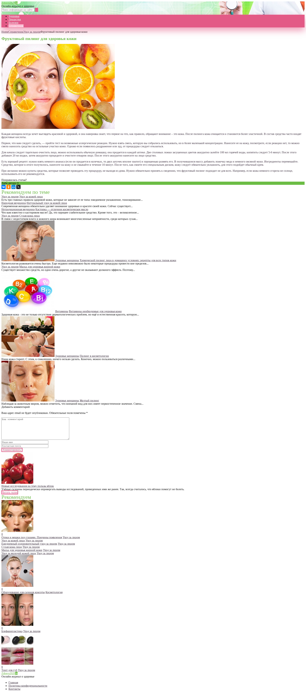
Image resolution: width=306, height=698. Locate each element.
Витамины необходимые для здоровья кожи (95, 311)
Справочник (16, 25)
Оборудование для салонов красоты (23, 592)
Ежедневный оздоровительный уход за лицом (29, 543)
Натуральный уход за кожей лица (47, 202)
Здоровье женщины (67, 260)
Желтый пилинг (89, 400)
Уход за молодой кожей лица (18, 553)
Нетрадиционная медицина (18, 209)
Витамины (61, 311)
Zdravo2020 (9, 2)
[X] (18, 187)
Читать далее (10, 492)
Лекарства (14, 19)
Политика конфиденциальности (27, 685)
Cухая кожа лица (29, 215)
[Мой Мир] (13, 187)
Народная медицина (13, 202)
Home (4, 31)
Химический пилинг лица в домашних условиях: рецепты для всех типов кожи (128, 260)
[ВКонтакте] (3, 187)
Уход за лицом (32, 31)
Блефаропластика (11, 631)
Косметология (54, 592)
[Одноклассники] (8, 187)
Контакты (14, 688)
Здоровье (13, 16)
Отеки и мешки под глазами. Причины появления (31, 537)
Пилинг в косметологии (94, 355)
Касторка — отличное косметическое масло (61, 209)
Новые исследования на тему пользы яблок (27, 486)
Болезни (13, 22)
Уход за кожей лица (31, 196)
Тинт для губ (9, 670)
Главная (13, 682)
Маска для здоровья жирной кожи (39, 266)
